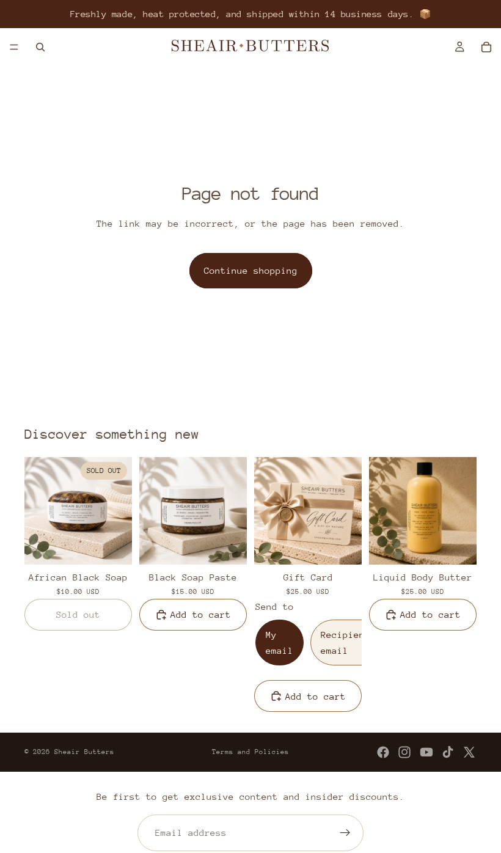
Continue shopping (251, 270)
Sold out (78, 614)
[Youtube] (426, 752)
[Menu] (14, 47)
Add (238, 546)
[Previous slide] (37, 510)
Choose (353, 546)
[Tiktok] (448, 752)
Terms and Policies (250, 752)
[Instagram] (404, 752)
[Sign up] (345, 833)
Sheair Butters (84, 752)
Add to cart (200, 614)
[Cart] (486, 47)
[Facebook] (383, 752)
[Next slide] (118, 510)
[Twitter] (469, 752)
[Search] (40, 47)
